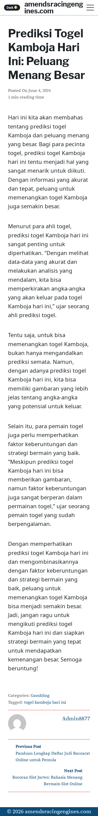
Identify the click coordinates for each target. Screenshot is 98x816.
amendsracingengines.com (58, 811)
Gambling (40, 695)
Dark (10, 8)
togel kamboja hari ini (45, 702)
